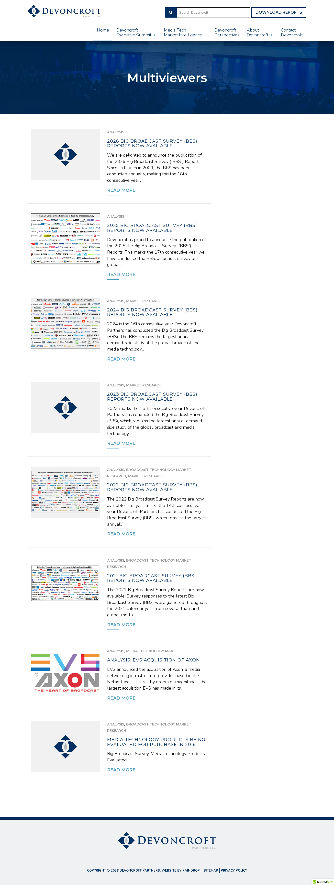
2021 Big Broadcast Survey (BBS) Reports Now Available (151, 578)
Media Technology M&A (149, 651)
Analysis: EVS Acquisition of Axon (153, 660)
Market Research (143, 301)
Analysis (115, 132)
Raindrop (191, 870)
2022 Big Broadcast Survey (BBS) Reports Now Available (152, 487)
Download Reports (279, 12)
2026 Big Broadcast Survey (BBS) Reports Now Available (152, 144)
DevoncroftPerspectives (226, 32)
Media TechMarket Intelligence (183, 32)
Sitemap (211, 870)
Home (103, 30)
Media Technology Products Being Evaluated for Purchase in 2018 (156, 742)
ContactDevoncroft (292, 32)
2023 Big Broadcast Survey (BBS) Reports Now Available (152, 397)
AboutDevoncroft (258, 32)
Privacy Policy (234, 870)
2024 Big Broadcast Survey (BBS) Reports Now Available (152, 312)
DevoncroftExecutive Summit (134, 32)
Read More (121, 190)
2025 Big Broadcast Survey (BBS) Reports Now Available (152, 228)
